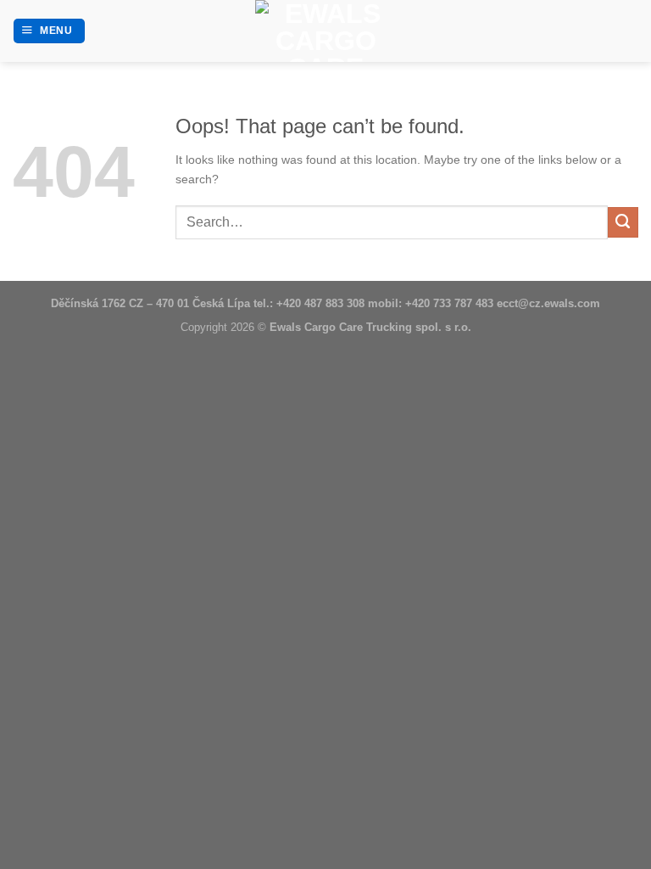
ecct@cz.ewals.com (548, 303)
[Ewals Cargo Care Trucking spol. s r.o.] (325, 31)
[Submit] (623, 222)
